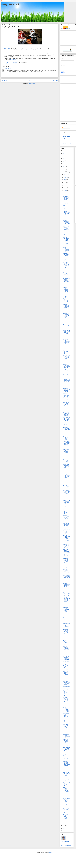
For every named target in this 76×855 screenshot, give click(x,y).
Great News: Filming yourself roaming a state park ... (66, 816)
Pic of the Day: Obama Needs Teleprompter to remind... (66, 433)
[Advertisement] (67, 38)
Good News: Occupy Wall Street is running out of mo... (66, 726)
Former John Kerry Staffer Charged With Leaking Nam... (66, 517)
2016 (64, 164)
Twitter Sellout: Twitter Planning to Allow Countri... (66, 310)
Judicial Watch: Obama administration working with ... (66, 551)
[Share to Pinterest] (25, 62)
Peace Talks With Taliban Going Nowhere (66, 254)
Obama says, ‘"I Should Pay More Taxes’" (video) (66, 580)
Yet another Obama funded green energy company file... (66, 385)
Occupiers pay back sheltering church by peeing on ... (66, 541)
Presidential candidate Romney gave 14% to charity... (66, 470)
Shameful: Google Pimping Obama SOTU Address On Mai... (66, 482)
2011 (64, 825)
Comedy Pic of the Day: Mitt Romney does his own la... (66, 546)
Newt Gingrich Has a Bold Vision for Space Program (66, 409)
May (64, 184)
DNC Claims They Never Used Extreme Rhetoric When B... (66, 222)
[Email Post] (19, 62)
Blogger (50, 852)
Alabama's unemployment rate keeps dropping (66, 537)
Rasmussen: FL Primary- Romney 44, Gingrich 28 (66, 284)
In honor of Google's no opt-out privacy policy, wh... (66, 366)
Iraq (8, 63)
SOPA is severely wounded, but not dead (66, 744)
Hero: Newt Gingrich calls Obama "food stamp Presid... (66, 555)
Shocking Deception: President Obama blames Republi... (65, 693)
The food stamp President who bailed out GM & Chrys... (66, 443)
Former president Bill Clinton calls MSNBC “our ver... (66, 688)
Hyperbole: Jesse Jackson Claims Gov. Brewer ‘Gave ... (66, 300)
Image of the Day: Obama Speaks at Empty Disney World (66, 560)
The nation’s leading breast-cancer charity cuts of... (66, 213)
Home (30, 80)
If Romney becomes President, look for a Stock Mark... (66, 347)
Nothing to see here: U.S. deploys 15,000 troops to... (66, 423)
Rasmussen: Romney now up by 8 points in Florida (66, 395)
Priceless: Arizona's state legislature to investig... (66, 585)
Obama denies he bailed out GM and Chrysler (66, 438)
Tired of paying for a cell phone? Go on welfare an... (66, 244)
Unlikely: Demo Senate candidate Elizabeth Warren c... (66, 321)
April (64, 185)
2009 (64, 828)
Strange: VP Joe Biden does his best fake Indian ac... (66, 390)
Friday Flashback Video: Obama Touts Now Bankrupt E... (66, 332)
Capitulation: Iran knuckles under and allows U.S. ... (66, 532)
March (65, 187)
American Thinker (66, 136)
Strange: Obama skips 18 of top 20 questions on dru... (66, 193)
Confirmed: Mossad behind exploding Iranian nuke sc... (66, 790)
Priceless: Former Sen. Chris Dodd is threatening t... (66, 615)
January (65, 190)
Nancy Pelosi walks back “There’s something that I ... (66, 371)
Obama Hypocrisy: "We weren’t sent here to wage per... (66, 326)
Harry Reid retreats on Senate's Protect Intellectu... (65, 619)
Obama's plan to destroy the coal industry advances (66, 376)
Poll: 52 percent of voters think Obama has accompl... (66, 683)
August (65, 179)
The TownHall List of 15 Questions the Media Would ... (66, 456)
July (64, 180)
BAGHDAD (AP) (7, 48)
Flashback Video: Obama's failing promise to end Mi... (66, 590)
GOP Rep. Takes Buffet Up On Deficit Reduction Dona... (66, 652)
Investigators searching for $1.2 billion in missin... (66, 198)
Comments (65, 127)
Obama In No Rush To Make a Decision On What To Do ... (66, 217)
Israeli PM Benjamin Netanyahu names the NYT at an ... (66, 637)
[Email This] (21, 62)
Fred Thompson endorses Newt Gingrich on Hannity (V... (66, 492)
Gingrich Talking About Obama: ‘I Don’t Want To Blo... (66, 731)
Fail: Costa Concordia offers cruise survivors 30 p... (66, 571)
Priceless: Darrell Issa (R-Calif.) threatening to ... (66, 203)
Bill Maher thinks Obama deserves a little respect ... (66, 280)
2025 (64, 151)
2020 (64, 158)
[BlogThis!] (22, 62)
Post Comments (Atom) (32, 83)
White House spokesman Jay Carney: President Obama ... (66, 511)
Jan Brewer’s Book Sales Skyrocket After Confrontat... (66, 352)
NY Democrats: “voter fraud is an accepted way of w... (66, 663)
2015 (64, 166)
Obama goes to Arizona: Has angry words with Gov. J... (66, 414)
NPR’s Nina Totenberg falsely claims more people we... (66, 566)
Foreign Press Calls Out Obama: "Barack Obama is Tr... (66, 269)
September (66, 177)
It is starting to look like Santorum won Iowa (66, 736)
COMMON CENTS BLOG (67, 143)
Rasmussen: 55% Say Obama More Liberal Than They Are (66, 784)
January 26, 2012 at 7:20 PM (9, 72)
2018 (64, 161)
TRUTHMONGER (8, 68)
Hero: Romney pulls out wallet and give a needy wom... (66, 795)
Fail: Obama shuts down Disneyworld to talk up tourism (66, 648)
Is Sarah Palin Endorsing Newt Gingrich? (66, 704)
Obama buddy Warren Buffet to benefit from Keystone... (66, 487)
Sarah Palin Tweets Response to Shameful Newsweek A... (66, 720)
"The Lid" (64, 134)
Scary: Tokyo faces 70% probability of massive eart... (66, 461)
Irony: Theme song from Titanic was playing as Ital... (65, 673)
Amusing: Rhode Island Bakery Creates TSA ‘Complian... (66, 749)
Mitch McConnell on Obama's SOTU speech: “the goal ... (66, 419)
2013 (64, 169)
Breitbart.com (65, 138)
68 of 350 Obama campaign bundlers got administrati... (66, 658)
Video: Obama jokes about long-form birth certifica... (66, 361)
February (65, 188)
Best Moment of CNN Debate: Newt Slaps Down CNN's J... (66, 631)
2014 (64, 168)
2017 (64, 163)
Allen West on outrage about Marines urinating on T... (66, 805)
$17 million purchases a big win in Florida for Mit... (66, 207)
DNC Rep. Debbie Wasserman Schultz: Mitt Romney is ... (66, 249)
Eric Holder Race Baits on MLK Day (66, 753)
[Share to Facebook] (24, 62)
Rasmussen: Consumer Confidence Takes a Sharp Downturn (66, 763)
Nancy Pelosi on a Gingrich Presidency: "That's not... (66, 451)
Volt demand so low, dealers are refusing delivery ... (66, 507)
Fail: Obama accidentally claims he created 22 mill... (66, 239)
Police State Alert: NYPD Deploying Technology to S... (66, 715)
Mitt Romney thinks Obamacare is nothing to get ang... (66, 341)
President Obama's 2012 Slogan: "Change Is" (66, 594)
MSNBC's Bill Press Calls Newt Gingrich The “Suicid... (66, 821)
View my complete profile (66, 845)
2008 (64, 830)
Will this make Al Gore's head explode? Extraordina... (66, 604)
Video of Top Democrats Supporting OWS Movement (65, 233)
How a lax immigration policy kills (66, 521)
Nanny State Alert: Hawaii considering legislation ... (66, 306)
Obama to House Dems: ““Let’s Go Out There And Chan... (66, 336)
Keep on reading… (13, 59)
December (66, 172)
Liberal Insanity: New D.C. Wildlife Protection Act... (66, 810)
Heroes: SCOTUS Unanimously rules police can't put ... (66, 496)
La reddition (65, 627)
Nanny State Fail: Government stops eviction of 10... (66, 502)
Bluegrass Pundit (10, 4)
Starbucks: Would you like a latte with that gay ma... (66, 381)
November (66, 174)
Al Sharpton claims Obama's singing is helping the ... (66, 295)
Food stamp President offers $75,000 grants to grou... (66, 274)
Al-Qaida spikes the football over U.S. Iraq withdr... (66, 404)
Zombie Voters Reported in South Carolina (66, 528)
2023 (64, 155)
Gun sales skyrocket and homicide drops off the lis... (66, 699)
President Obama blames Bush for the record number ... (66, 357)
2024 (64, 153)
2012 (64, 171)
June (65, 182)
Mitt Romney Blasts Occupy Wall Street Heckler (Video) (66, 642)
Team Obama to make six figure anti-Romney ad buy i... (66, 476)
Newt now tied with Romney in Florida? (66, 524)
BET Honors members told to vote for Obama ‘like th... (66, 757)
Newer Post (4, 80)
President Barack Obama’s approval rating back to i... (66, 399)
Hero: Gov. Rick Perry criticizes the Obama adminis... (66, 774)
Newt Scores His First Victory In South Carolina (66, 576)
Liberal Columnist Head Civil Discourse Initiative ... (66, 800)
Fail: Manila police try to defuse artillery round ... (66, 429)
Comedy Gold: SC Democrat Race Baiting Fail (66, 741)
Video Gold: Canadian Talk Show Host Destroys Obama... (66, 599)
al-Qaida (6, 63)
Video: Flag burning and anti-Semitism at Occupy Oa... (66, 258)
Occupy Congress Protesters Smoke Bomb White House (66, 709)
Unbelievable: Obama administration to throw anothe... (66, 609)
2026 (64, 150)
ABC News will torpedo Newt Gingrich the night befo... (66, 678)
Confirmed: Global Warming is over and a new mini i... (66, 289)
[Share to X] (23, 62)
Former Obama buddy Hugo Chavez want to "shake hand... (66, 315)
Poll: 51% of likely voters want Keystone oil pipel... (66, 466)
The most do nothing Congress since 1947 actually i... (65, 667)
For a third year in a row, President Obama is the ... (66, 228)
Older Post (55, 80)
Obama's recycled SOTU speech (66, 446)
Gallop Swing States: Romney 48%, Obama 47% (66, 264)
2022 (64, 156)
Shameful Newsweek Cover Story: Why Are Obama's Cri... (66, 779)
